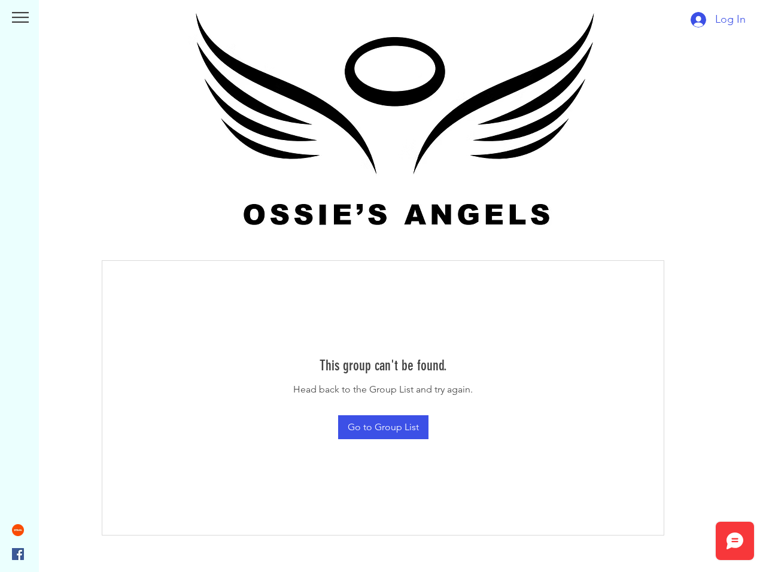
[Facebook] (18, 554)
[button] (20, 17)
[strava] (18, 530)
